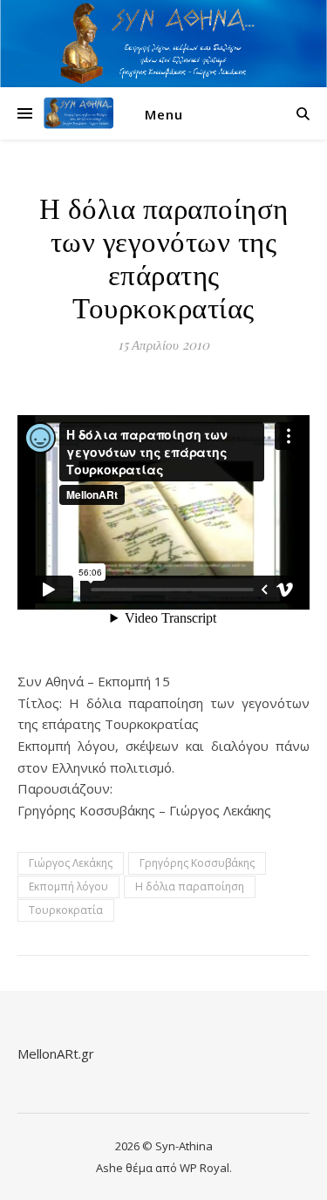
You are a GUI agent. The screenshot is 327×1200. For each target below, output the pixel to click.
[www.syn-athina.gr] (78, 113)
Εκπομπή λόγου (68, 886)
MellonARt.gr (55, 1053)
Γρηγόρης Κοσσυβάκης (197, 863)
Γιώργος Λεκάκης (70, 863)
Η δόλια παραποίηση (189, 886)
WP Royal (204, 1168)
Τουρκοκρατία (66, 910)
